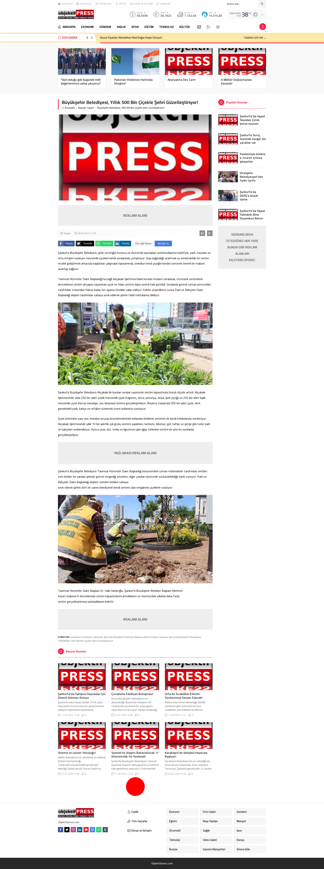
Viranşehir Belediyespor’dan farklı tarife (251, 176)
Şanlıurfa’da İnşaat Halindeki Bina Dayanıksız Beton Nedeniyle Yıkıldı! (252, 216)
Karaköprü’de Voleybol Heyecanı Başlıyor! (186, 754)
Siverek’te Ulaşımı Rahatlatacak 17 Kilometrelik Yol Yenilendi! (135, 754)
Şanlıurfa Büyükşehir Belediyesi (185, 637)
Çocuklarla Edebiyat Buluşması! (132, 694)
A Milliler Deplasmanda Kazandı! (236, 81)
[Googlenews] (92, 829)
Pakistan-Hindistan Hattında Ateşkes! (133, 81)
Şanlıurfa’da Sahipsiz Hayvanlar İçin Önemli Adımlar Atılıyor (81, 695)
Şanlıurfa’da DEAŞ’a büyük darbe (249, 195)
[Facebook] (60, 829)
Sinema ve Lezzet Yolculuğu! (77, 752)
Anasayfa (70, 108)
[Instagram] (73, 829)
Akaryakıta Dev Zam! (182, 79)
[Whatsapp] (98, 829)
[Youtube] (86, 829)
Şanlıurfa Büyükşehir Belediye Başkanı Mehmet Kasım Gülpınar (136, 637)
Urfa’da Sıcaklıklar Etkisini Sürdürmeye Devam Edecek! (183, 695)
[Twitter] (67, 829)
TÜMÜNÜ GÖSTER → (254, 37)
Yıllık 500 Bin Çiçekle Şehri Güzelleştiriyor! (92, 641)
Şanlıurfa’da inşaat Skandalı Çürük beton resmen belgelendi (252, 121)
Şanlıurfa (98, 637)
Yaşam (90, 108)
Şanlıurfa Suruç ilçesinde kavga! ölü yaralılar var (253, 138)
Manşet (82, 108)
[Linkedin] (79, 829)
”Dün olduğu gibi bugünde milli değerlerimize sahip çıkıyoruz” (81, 81)
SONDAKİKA (64, 641)
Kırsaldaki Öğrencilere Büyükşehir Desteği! (125, 37)
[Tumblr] (105, 829)
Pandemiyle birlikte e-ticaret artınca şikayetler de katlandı (253, 159)
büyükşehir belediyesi (81, 637)
